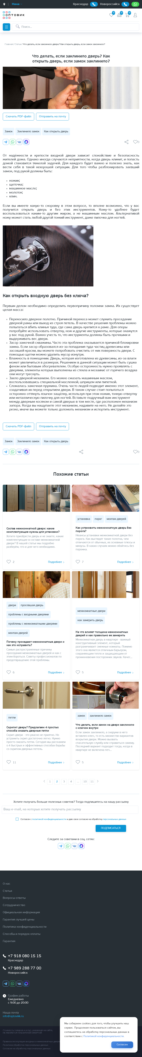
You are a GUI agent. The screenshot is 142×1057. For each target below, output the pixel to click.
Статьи (7, 891)
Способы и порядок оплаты (21, 934)
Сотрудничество (14, 905)
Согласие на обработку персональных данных (26, 1049)
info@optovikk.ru (13, 1016)
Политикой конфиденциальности (103, 1036)
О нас (6, 883)
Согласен (122, 1044)
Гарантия (9, 941)
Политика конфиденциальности (24, 926)
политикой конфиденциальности (49, 819)
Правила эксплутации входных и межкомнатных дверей (32, 1042)
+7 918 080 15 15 (24, 956)
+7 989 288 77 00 (24, 968)
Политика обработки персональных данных (25, 1045)
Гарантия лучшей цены (18, 919)
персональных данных (114, 819)
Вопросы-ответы (14, 898)
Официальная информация (21, 912)
